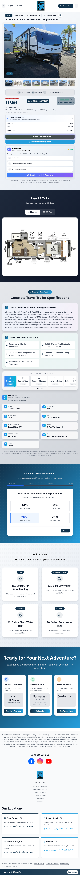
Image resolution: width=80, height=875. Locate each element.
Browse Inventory (40, 786)
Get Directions (11, 827)
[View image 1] (9, 83)
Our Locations (40, 802)
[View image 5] (45, 83)
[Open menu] (76, 6)
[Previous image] (7, 50)
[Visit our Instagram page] (40, 761)
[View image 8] (72, 83)
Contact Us (40, 799)
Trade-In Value (40, 796)
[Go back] (3, 6)
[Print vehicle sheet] (60, 15)
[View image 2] (18, 83)
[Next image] (72, 50)
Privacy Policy (39, 864)
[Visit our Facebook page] (31, 761)
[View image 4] (36, 83)
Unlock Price (67, 6)
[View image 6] (54, 83)
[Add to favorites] (73, 26)
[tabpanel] (40, 421)
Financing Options (40, 789)
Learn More (72, 872)
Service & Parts (40, 792)
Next (63, 531)
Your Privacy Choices (10, 866)
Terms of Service (52, 864)
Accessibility (64, 864)
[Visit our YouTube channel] (48, 761)
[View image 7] (63, 83)
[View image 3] (27, 83)
